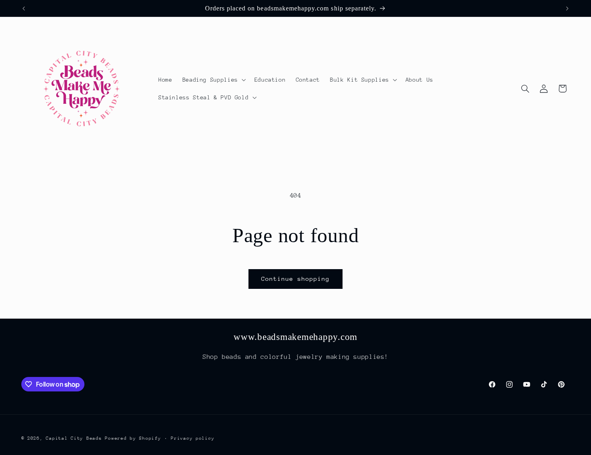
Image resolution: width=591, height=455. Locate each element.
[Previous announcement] (24, 8)
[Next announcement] (567, 8)
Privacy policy (192, 438)
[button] (213, 80)
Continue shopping (295, 278)
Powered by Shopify (133, 438)
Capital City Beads (74, 438)
